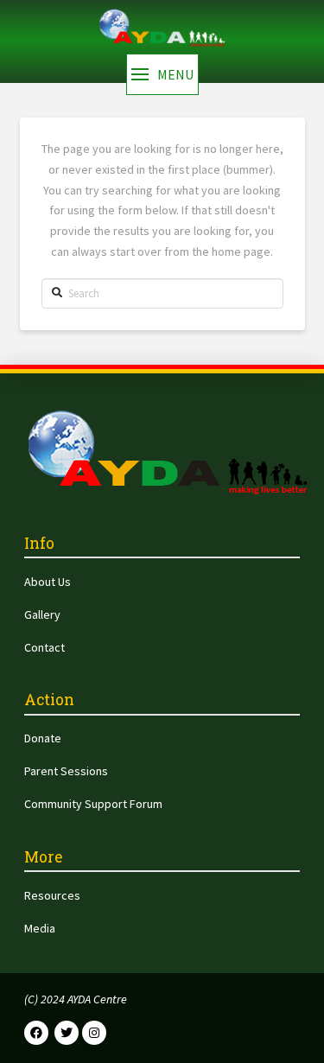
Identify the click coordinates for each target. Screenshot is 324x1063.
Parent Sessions (66, 771)
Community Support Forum (93, 804)
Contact (44, 647)
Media (39, 928)
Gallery (42, 614)
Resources (52, 895)
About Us (47, 581)
